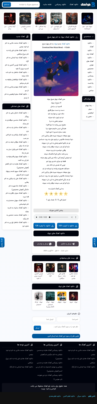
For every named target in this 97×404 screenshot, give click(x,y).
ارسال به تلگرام (66, 306)
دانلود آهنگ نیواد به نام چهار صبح (60, 37)
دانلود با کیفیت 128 (42, 257)
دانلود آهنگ (74, 4)
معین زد (89, 116)
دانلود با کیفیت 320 (66, 257)
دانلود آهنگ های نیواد (56, 264)
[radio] (66, 193)
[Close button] (90, 392)
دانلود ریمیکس (60, 4)
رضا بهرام (88, 105)
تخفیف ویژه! (80, 386)
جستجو (6, 4)
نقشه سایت (47, 4)
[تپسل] (6, 392)
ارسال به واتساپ (42, 306)
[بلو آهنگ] (88, 4)
